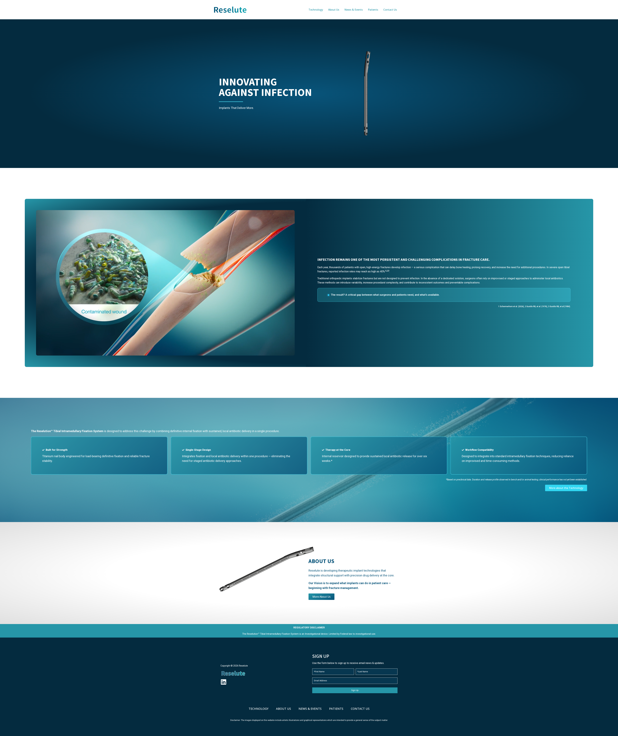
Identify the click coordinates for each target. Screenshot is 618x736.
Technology (258, 709)
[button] (404, 10)
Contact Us (360, 709)
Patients (336, 709)
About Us (283, 709)
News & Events (310, 709)
